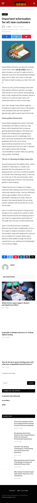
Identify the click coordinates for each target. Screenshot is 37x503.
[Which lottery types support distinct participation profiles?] (18, 291)
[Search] (34, 3)
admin (9, 26)
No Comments (26, 29)
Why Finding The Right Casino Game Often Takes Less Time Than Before (24, 473)
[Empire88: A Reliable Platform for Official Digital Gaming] (18, 320)
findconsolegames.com (8, 497)
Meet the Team (22, 490)
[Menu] (3, 3)
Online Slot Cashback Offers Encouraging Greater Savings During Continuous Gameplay (24, 423)
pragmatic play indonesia (11, 396)
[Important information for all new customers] (18, 52)
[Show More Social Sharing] (33, 36)
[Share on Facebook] (6, 36)
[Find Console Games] (18, 3)
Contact (12, 490)
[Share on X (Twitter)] (16, 36)
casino (5, 14)
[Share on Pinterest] (26, 36)
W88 (4, 405)
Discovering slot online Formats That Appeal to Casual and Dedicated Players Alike (24, 462)
